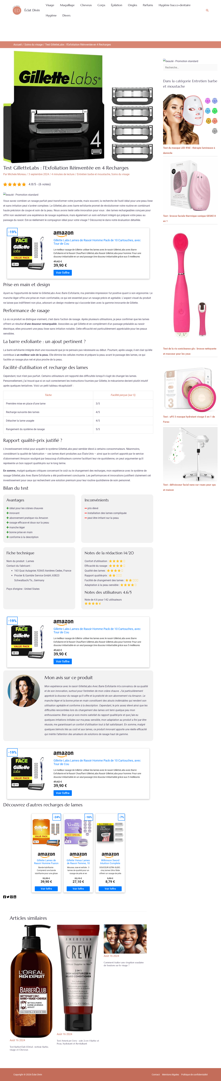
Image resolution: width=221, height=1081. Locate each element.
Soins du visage (120, 174)
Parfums (148, 5)
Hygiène (51, 15)
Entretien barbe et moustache (93, 174)
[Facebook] (4, 897)
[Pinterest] (11, 897)
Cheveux (86, 5)
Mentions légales (170, 1074)
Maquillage (67, 5)
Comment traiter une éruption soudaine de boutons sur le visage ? (124, 964)
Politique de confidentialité (194, 1074)
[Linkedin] (14, 897)
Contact (156, 1074)
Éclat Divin (32, 10)
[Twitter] (8, 897)
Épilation (116, 5)
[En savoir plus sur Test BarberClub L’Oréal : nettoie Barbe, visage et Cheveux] (31, 980)
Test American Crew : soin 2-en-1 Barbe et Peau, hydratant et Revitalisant (78, 1042)
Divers (66, 15)
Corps (101, 5)
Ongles (132, 5)
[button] (207, 10)
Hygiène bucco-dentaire (175, 5)
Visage (50, 5)
